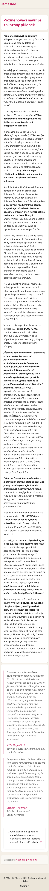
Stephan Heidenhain (17, 807)
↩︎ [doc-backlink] (41, 842)
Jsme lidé (8, 4)
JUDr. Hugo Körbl (16, 745)
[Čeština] (20, 859)
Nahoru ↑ (24, 886)
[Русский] (31, 859)
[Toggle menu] (46, 4)
